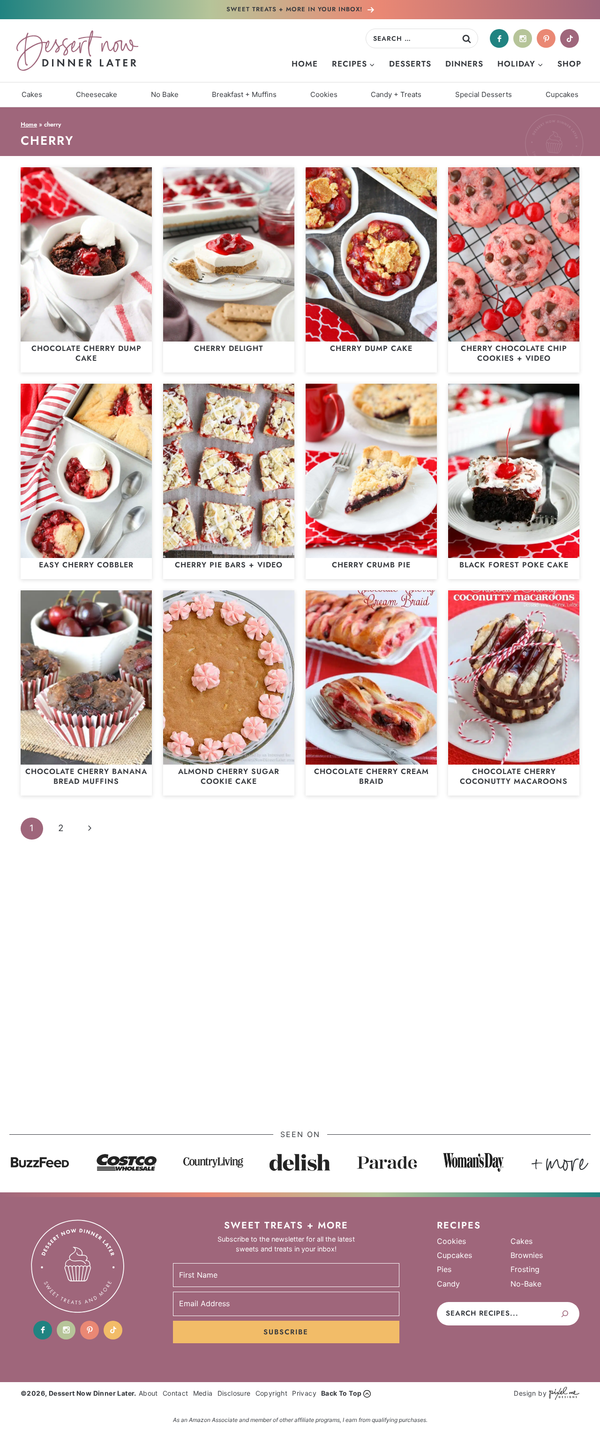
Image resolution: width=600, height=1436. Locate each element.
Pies (444, 1269)
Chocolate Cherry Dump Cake (86, 353)
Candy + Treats (396, 94)
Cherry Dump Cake (371, 348)
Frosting (525, 1269)
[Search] (565, 1314)
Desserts (410, 63)
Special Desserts (483, 94)
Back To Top (341, 1393)
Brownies (526, 1255)
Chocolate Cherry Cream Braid (371, 776)
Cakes (32, 94)
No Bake (165, 94)
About (148, 1393)
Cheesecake (96, 94)
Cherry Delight (228, 348)
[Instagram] (522, 38)
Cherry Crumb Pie (371, 564)
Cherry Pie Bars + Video (229, 564)
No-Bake (525, 1283)
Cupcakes (562, 94)
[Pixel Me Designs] (563, 1393)
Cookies (324, 94)
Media (203, 1393)
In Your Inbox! (295, 9)
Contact (175, 1393)
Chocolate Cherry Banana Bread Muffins (86, 776)
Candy (448, 1283)
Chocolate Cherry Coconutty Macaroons (514, 776)
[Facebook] (499, 38)
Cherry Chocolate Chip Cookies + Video (514, 353)
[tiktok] (569, 38)
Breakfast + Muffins (244, 94)
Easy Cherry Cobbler (86, 564)
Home (305, 63)
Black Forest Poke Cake (514, 564)
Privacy (304, 1393)
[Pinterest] (546, 38)
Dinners (464, 63)
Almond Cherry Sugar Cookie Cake (228, 776)
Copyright (271, 1393)
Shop (569, 63)
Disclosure (234, 1393)
